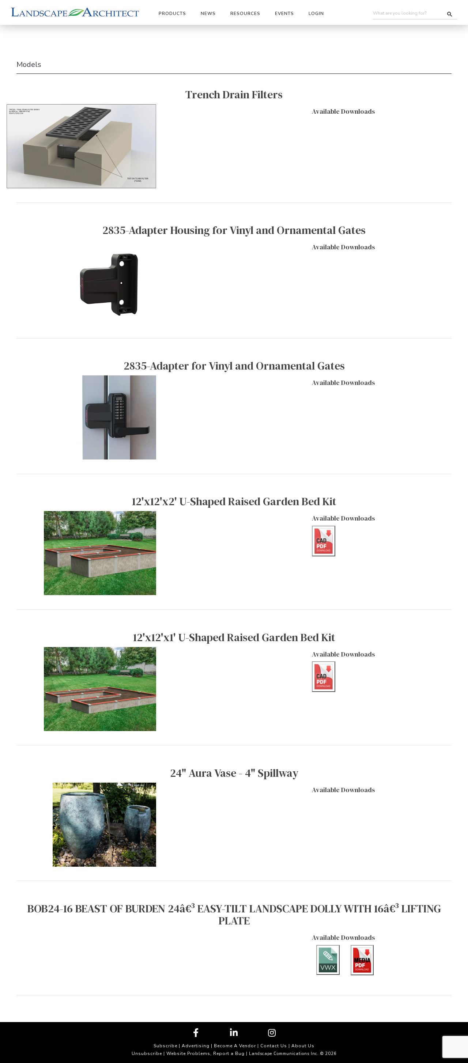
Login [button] (316, 13)
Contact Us (273, 1046)
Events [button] (284, 13)
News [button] (208, 13)
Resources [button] (245, 13)
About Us (302, 1046)
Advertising (196, 1046)
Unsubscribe (147, 1053)
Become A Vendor (235, 1046)
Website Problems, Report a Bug (205, 1053)
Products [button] (172, 13)
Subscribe (165, 1046)
